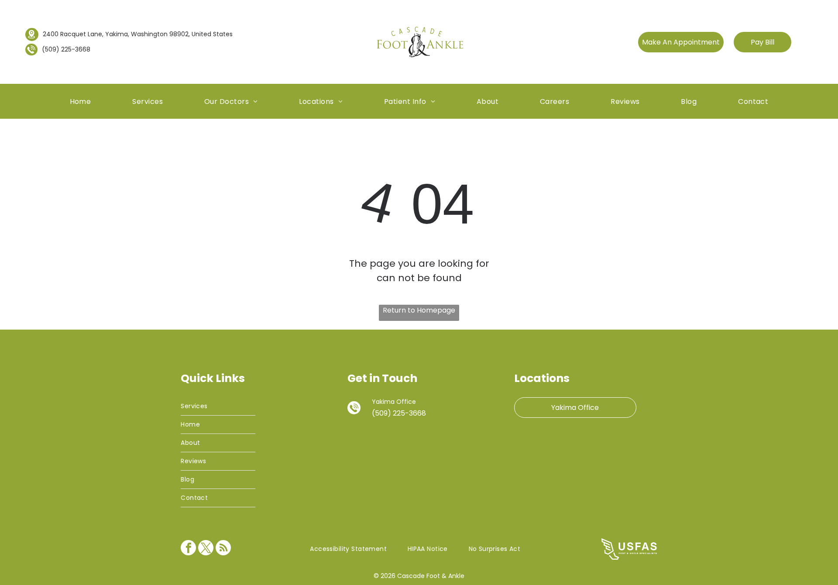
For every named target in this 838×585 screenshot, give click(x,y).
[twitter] (205, 548)
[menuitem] (80, 101)
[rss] (223, 548)
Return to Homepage (419, 310)
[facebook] (188, 548)
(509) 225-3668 (66, 49)
